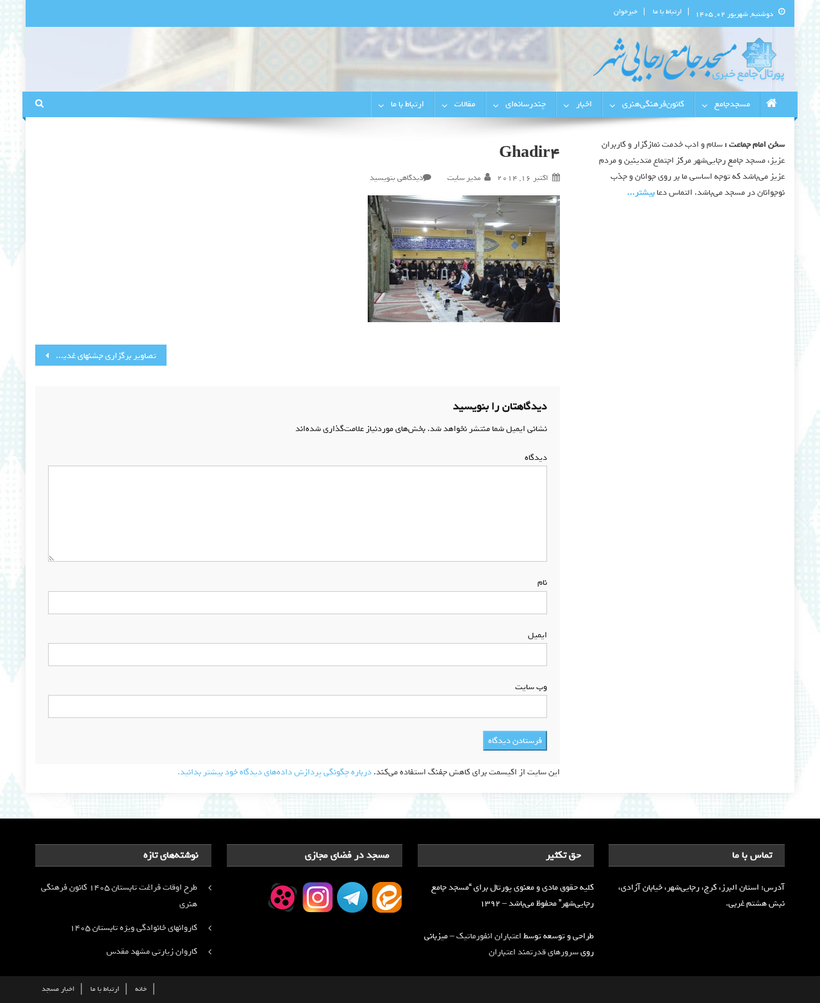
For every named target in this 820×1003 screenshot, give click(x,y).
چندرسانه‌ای (525, 104)
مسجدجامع (732, 104)
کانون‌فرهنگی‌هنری (653, 104)
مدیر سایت (463, 178)
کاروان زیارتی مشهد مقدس (151, 951)
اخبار (584, 104)
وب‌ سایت (531, 687)
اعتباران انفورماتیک (488, 936)
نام (539, 582)
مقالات (464, 104)
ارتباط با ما (667, 11)
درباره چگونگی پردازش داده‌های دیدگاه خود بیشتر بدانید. (274, 772)
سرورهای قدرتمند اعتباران (533, 952)
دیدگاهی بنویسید (396, 178)
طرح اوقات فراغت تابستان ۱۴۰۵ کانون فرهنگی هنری (119, 896)
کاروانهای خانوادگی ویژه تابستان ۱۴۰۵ (133, 927)
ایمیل (535, 635)
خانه (141, 989)
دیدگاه (533, 457)
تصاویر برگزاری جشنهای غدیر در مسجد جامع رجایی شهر (95, 356)
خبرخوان (625, 11)
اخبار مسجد (58, 989)
